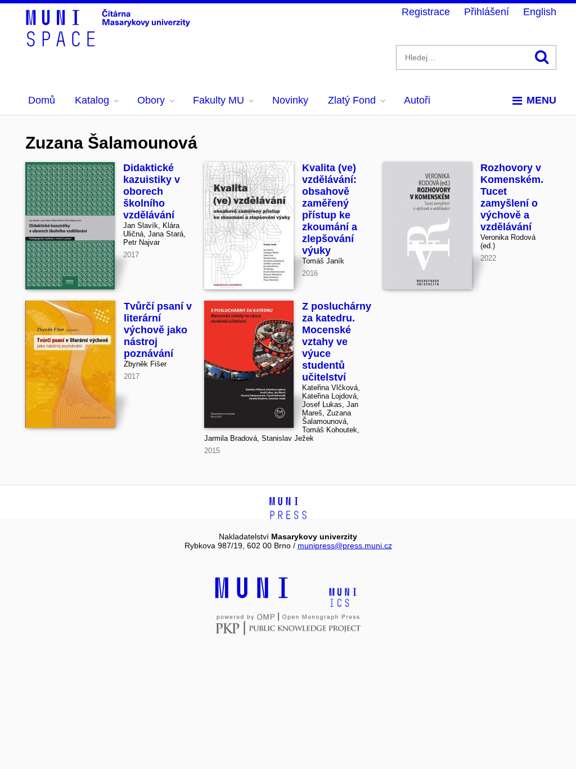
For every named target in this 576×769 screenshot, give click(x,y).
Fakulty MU (218, 100)
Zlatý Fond (352, 100)
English (539, 11)
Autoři (417, 100)
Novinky (290, 100)
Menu (541, 100)
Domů (41, 100)
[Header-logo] (110, 42)
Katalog (92, 100)
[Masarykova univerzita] (251, 596)
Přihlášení (486, 11)
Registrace (426, 11)
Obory (151, 100)
